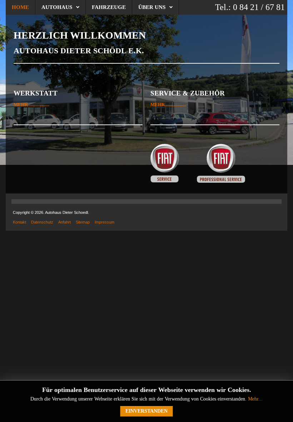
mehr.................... (31, 104)
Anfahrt (64, 222)
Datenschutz (42, 222)
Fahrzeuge (109, 7)
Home (20, 7)
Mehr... (255, 399)
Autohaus (56, 7)
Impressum (104, 222)
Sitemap (83, 222)
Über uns (151, 7)
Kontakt (19, 222)
